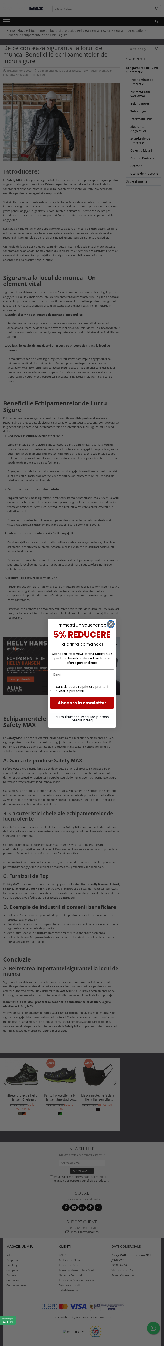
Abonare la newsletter (82, 703)
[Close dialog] (110, 624)
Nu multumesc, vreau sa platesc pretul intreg (82, 718)
